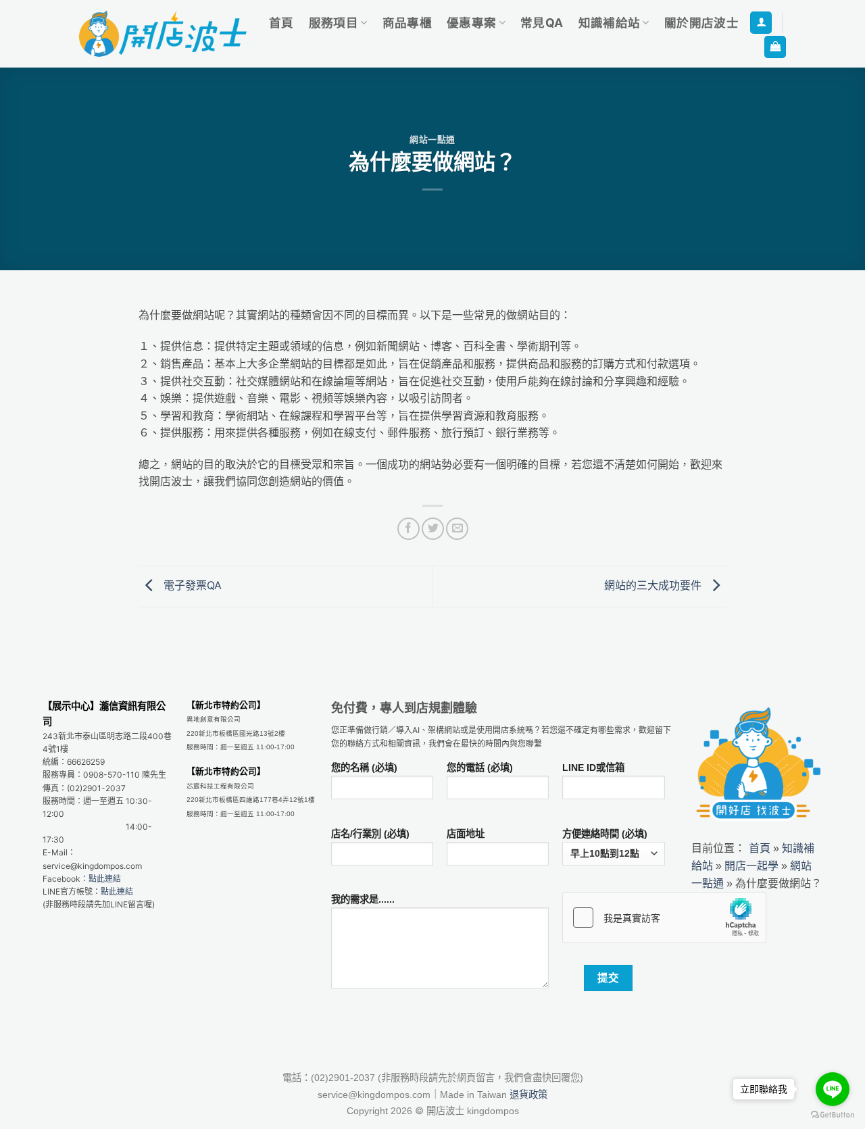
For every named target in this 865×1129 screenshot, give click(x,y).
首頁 (281, 23)
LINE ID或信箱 (593, 767)
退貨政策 (528, 1094)
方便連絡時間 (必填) (604, 833)
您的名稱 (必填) (364, 767)
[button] (761, 22)
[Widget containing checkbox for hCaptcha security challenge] (664, 917)
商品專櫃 (407, 23)
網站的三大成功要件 (654, 585)
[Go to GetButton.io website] (832, 1115)
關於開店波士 (701, 23)
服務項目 (333, 23)
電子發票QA (191, 585)
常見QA (541, 23)
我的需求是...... (363, 899)
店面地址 (466, 833)
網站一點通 (432, 139)
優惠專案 (471, 23)
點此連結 (105, 879)
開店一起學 (751, 865)
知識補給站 (609, 23)
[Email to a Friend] (457, 529)
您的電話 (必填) (480, 767)
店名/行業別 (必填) (370, 833)
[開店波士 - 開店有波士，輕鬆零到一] (163, 33)
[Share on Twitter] (433, 529)
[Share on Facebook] (408, 529)
